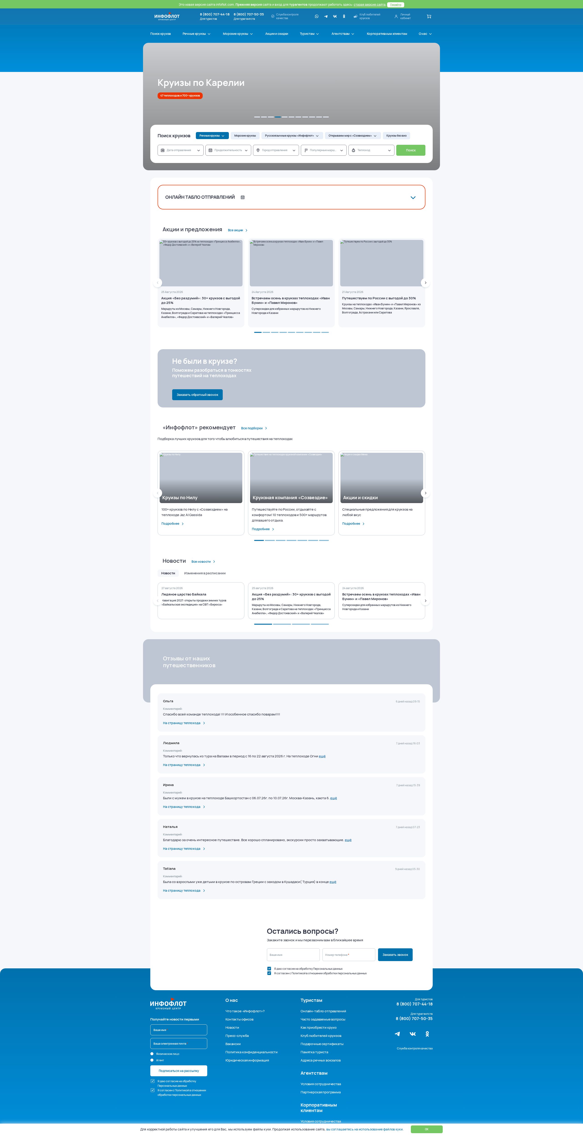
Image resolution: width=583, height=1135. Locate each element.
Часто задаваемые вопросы (323, 1019)
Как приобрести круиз (319, 1027)
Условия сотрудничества (321, 1084)
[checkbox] (269, 968)
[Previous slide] (157, 282)
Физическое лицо (167, 1054)
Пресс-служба (237, 1035)
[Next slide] (425, 282)
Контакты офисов (239, 1019)
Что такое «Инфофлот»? (245, 1011)
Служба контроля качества (415, 1048)
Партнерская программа (321, 1092)
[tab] (258, 332)
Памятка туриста (314, 1052)
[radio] (151, 1053)
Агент (160, 1060)
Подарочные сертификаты (322, 1043)
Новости (232, 1027)
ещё (322, 756)
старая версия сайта (370, 4)
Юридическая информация (247, 1060)
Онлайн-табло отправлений (323, 1011)
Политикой (299, 973)
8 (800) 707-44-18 (215, 14)
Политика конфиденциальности (251, 1052)
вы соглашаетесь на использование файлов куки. (364, 1129)
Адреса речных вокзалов (321, 1060)
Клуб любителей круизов (321, 1035)
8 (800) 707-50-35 (249, 14)
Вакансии (233, 1043)
